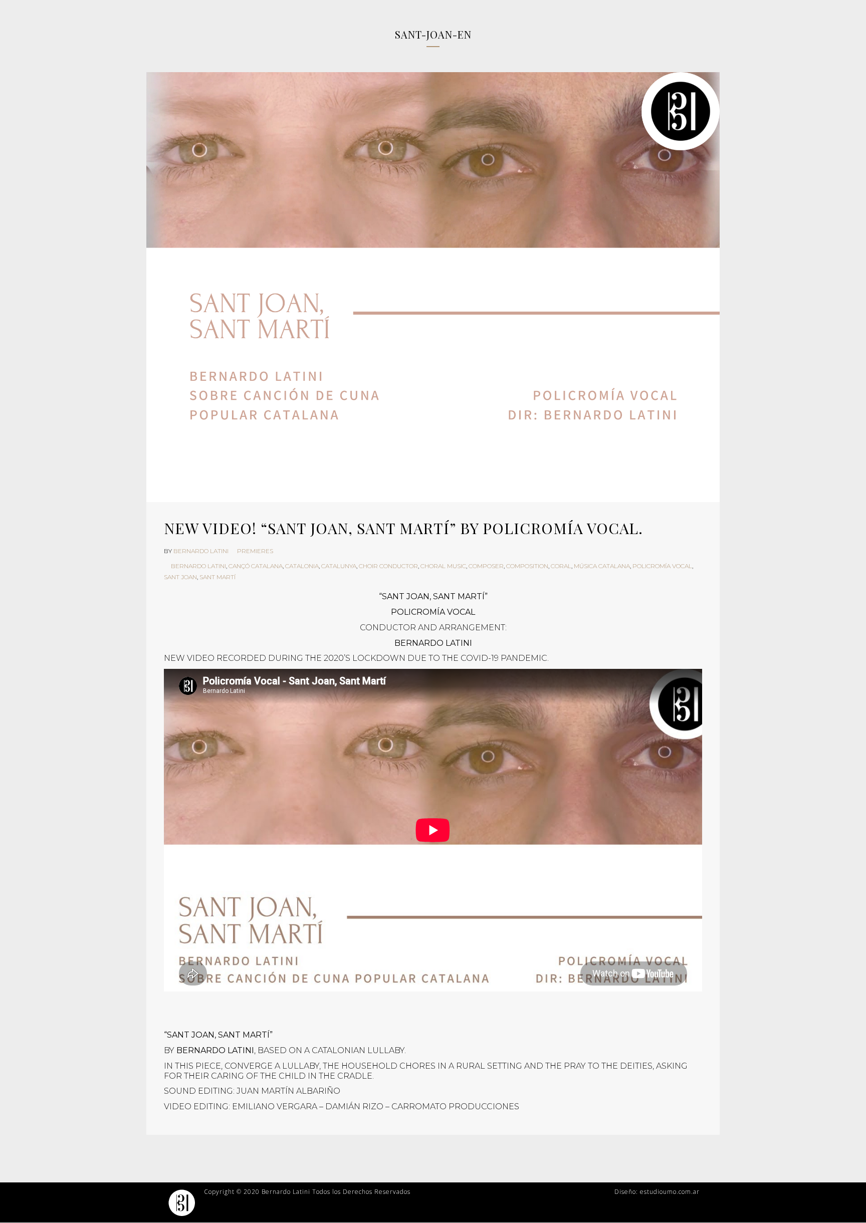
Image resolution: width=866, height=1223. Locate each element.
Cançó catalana (256, 566)
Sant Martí (217, 577)
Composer (486, 566)
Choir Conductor (388, 566)
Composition (527, 566)
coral (561, 566)
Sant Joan (180, 577)
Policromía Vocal (662, 566)
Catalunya (338, 566)
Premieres (255, 551)
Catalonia (302, 566)
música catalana (602, 566)
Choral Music (443, 566)
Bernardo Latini (201, 551)
